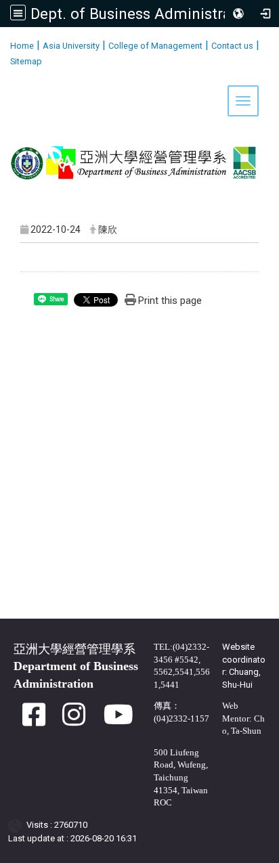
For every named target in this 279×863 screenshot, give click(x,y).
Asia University (71, 46)
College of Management (155, 46)
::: (5, 44)
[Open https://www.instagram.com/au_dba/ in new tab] (73, 721)
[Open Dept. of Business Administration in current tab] (139, 106)
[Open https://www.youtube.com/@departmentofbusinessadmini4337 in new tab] (118, 721)
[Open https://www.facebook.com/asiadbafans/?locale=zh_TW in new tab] (33, 721)
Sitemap (26, 61)
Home (22, 46)
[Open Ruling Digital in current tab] (17, 825)
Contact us (232, 46)
